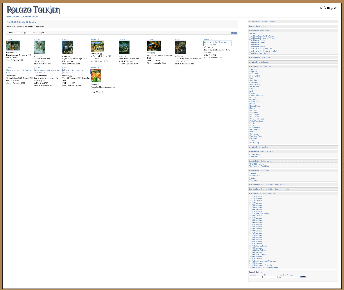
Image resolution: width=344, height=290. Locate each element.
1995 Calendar (255, 239)
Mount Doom (254, 127)
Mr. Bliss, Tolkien (256, 34)
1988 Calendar (255, 226)
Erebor (252, 91)
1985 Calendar (255, 220)
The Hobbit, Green (257, 42)
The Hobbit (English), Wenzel (261, 36)
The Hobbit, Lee (256, 44)
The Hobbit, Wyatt (257, 47)
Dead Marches (255, 84)
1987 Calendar (255, 224)
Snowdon (253, 156)
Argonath (253, 69)
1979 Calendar (255, 207)
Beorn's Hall (254, 76)
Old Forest (253, 134)
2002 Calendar (255, 263)
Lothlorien (253, 112)
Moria (251, 125)
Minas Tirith (254, 117)
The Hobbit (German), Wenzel (262, 38)
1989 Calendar (255, 229)
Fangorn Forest (256, 95)
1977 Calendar (255, 203)
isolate (252, 22)
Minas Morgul (255, 114)
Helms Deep (254, 106)
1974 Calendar (255, 196)
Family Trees (254, 178)
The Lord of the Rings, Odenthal (263, 51)
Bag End (253, 71)
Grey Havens (255, 102)
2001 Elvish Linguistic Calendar (262, 261)
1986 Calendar (255, 222)
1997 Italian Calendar (258, 246)
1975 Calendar (255, 198)
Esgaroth (253, 93)
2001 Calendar (255, 259)
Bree (251, 78)
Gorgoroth (253, 99)
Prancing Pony (255, 136)
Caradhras (253, 80)
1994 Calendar (255, 237)
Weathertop (254, 142)
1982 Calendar (255, 216)
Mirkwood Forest (256, 119)
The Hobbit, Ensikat (257, 40)
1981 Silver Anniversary (259, 214)
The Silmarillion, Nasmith (259, 53)
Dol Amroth (254, 87)
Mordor (252, 123)
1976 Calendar (255, 201)
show (257, 22)
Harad (252, 104)
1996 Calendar (255, 241)
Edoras (252, 89)
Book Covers (254, 176)
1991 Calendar (255, 233)
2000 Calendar (255, 256)
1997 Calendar (255, 244)
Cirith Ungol (254, 82)
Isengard (253, 110)
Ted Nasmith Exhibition (259, 166)
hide (257, 31)
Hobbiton (253, 108)
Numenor (253, 132)
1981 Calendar (255, 211)
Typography (254, 180)
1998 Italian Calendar (258, 250)
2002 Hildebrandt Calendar (260, 265)
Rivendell (253, 138)
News (8, 16)
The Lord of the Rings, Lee (260, 49)
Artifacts (252, 174)
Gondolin (253, 97)
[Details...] (10, 39)
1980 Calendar (255, 209)
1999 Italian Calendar (258, 254)
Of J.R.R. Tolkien (256, 164)
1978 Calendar (255, 205)
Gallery (15, 16)
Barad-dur (253, 74)
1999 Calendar (255, 252)
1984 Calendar (255, 218)
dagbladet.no (255, 154)
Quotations (26, 16)
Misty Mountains (256, 121)
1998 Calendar (255, 248)
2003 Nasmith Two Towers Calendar (264, 267)
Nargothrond (254, 129)
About (35, 16)
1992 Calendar (255, 235)
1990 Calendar (255, 231)
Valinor (252, 140)
